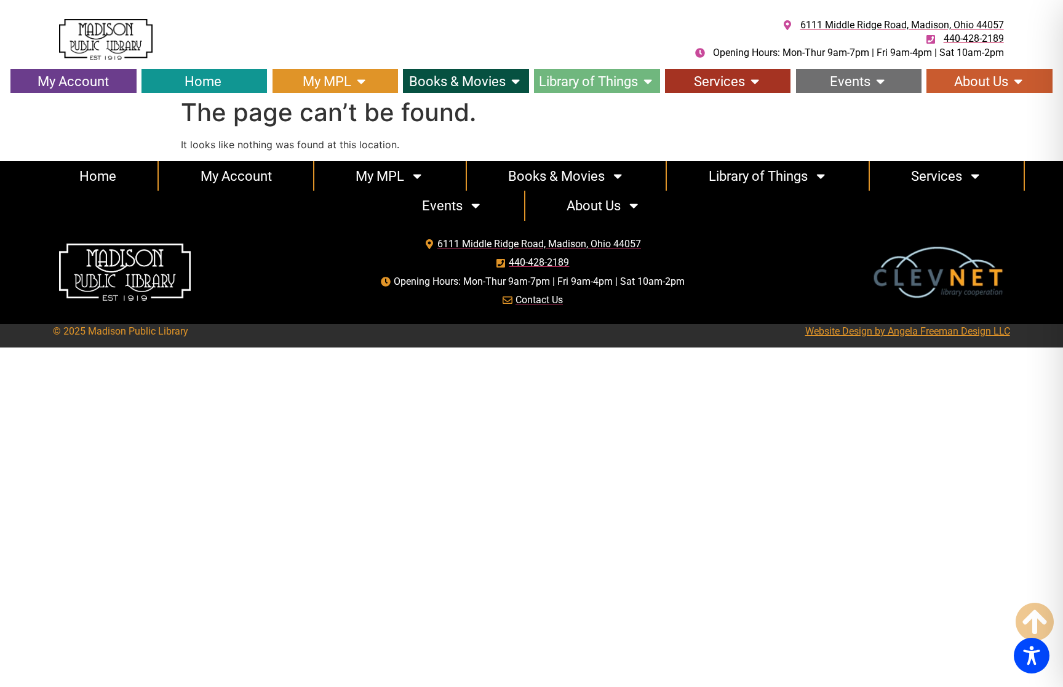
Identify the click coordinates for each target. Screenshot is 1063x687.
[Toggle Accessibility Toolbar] (1032, 656)
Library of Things (758, 176)
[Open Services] (755, 81)
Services (936, 176)
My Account (236, 176)
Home (97, 176)
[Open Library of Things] (648, 81)
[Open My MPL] (361, 81)
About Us (594, 205)
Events (442, 205)
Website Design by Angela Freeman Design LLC (907, 331)
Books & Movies (556, 176)
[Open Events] (880, 81)
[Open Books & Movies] (515, 81)
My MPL (380, 176)
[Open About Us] (1018, 81)
